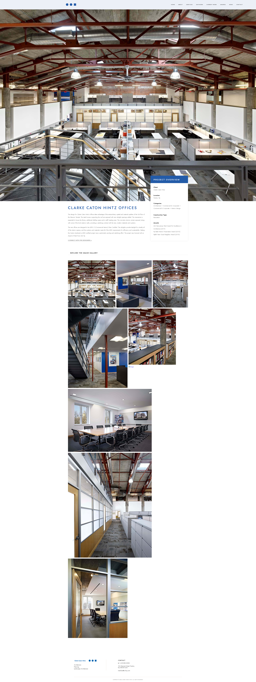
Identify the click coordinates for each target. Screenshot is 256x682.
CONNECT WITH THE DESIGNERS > (80, 240)
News (231, 4)
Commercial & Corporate (171, 206)
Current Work (211, 4)
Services (189, 4)
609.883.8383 (125, 663)
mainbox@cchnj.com (124, 670)
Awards (223, 4)
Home (173, 4)
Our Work (199, 4)
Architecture (157, 206)
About (180, 4)
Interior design (176, 208)
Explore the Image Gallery (84, 253)
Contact (239, 4)
